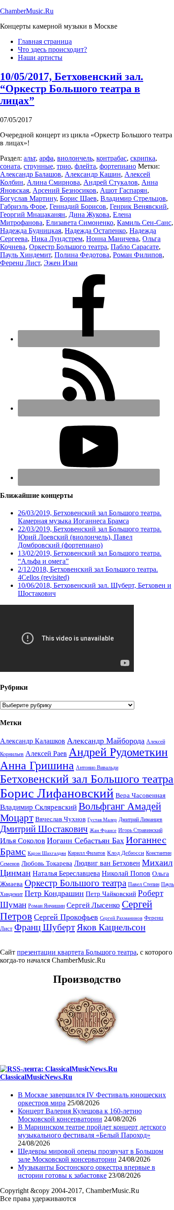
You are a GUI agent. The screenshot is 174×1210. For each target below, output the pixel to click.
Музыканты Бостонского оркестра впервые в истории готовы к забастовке (86, 1171)
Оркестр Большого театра (68, 246)
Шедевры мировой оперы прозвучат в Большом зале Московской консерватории (90, 1155)
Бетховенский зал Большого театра (87, 779)
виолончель (75, 158)
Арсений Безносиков (64, 190)
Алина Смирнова (53, 182)
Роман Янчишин (46, 906)
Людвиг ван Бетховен (107, 863)
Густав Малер (102, 819)
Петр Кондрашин (54, 893)
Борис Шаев (78, 198)
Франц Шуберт (44, 927)
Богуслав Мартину (28, 198)
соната (10, 166)
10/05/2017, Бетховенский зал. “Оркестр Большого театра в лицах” (71, 88)
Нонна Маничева (112, 238)
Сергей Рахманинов (121, 918)
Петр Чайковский (111, 893)
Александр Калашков (32, 741)
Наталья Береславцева (66, 873)
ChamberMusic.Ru (27, 11)
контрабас (111, 158)
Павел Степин (143, 884)
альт (30, 158)
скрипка (142, 158)
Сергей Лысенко (93, 905)
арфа (46, 158)
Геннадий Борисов (78, 206)
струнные (38, 166)
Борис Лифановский (57, 793)
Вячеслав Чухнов (60, 819)
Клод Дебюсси (125, 852)
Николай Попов (126, 873)
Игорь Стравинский (140, 830)
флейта (85, 166)
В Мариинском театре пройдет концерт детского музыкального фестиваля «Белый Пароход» (92, 1131)
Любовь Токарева (46, 863)
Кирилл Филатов (86, 853)
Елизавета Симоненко (79, 222)
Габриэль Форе (23, 206)
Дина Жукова (89, 214)
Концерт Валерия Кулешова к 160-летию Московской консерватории (80, 1115)
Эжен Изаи (61, 263)
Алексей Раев (46, 753)
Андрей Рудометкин (118, 752)
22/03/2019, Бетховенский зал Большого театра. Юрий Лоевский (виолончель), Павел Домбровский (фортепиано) (90, 537)
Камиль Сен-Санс (144, 222)
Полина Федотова (81, 255)
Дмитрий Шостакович (44, 829)
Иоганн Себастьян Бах (85, 840)
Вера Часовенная (141, 795)
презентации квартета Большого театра (77, 952)
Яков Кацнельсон (111, 927)
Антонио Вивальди (97, 767)
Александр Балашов (30, 174)
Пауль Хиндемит (25, 255)
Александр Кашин (93, 174)
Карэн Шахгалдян (47, 853)
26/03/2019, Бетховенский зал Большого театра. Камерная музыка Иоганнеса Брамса (90, 517)
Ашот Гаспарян (123, 190)
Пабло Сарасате (135, 246)
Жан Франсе (103, 830)
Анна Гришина (37, 765)
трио (64, 166)
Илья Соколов (22, 840)
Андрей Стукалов (110, 182)
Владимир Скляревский (38, 807)
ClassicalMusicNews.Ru (36, 1077)
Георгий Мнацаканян (32, 214)
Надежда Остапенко (95, 230)
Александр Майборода (106, 740)
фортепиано (117, 166)
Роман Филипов (137, 255)
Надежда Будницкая (30, 230)
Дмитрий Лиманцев (140, 819)
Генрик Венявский (138, 206)
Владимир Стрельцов (133, 198)
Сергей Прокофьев (66, 917)
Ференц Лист (20, 263)
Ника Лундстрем (57, 238)
